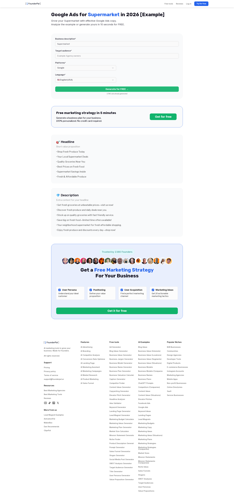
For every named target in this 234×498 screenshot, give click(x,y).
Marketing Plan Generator (120, 427)
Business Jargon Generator (121, 359)
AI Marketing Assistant (90, 367)
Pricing (47, 367)
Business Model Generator (120, 363)
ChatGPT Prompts (145, 383)
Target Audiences (145, 483)
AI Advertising (86, 347)
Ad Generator (115, 347)
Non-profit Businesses (176, 383)
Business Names (145, 375)
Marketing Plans (145, 439)
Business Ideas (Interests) (149, 351)
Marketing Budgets (146, 423)
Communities (172, 351)
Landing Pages (144, 415)
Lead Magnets (144, 419)
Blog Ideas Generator (118, 351)
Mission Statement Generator (122, 435)
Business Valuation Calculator (122, 375)
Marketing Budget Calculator (121, 419)
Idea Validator (115, 403)
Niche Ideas (143, 467)
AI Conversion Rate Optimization (94, 359)
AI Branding (85, 351)
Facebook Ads (144, 403)
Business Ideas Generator (120, 355)
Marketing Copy (145, 427)
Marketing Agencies (175, 375)
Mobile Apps (172, 379)
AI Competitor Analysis (90, 355)
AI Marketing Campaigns (91, 371)
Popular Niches (174, 342)
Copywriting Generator (119, 391)
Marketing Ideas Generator (120, 423)
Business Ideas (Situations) (150, 363)
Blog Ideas (142, 347)
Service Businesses (175, 395)
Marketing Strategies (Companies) (147, 448)
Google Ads (143, 407)
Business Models (145, 367)
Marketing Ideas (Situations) (150, 435)
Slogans (141, 475)
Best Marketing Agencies (54, 390)
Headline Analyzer (117, 399)
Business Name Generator (120, 367)
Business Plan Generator (120, 371)
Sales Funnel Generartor (119, 451)
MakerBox (48, 423)
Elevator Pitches (145, 399)
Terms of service (51, 375)
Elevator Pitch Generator (119, 395)
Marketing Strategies (147, 443)
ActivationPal (49, 419)
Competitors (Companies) (149, 387)
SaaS (169, 391)
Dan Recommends (51, 427)
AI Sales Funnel (87, 383)
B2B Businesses (174, 347)
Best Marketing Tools (53, 394)
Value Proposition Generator (121, 479)
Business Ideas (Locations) (149, 355)
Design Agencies (174, 355)
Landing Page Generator (119, 411)
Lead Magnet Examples (54, 415)
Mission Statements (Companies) (147, 462)
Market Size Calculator (119, 431)
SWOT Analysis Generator (120, 463)
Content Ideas (144, 391)
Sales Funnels (144, 471)
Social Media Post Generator (121, 459)
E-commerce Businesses (177, 367)
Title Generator (115, 471)
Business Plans (144, 379)
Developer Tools (174, 359)
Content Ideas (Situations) (149, 395)
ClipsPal (47, 430)
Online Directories (174, 387)
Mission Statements (146, 457)
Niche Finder (114, 439)
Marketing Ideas (145, 431)
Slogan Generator (117, 455)
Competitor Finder (117, 383)
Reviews (47, 398)
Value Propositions (146, 491)
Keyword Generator (117, 407)
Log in (188, 4)
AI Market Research (89, 375)
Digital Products (173, 363)
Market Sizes (143, 453)
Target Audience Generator (121, 467)
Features (85, 342)
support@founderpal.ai (54, 379)
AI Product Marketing (89, 379)
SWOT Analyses (145, 479)
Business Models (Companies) (151, 371)
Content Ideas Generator (120, 387)
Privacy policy (50, 371)
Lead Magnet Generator (119, 415)
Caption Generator (117, 379)
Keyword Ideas (144, 411)
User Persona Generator (119, 475)
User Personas (144, 487)
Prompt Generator (117, 447)
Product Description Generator (122, 443)
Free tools (114, 342)
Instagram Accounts (175, 371)
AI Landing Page (88, 363)
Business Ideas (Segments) (149, 359)
